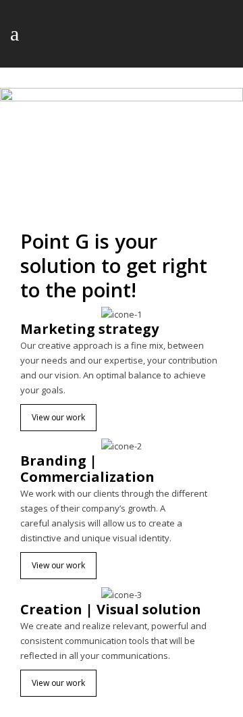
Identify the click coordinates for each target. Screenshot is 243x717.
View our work (58, 417)
